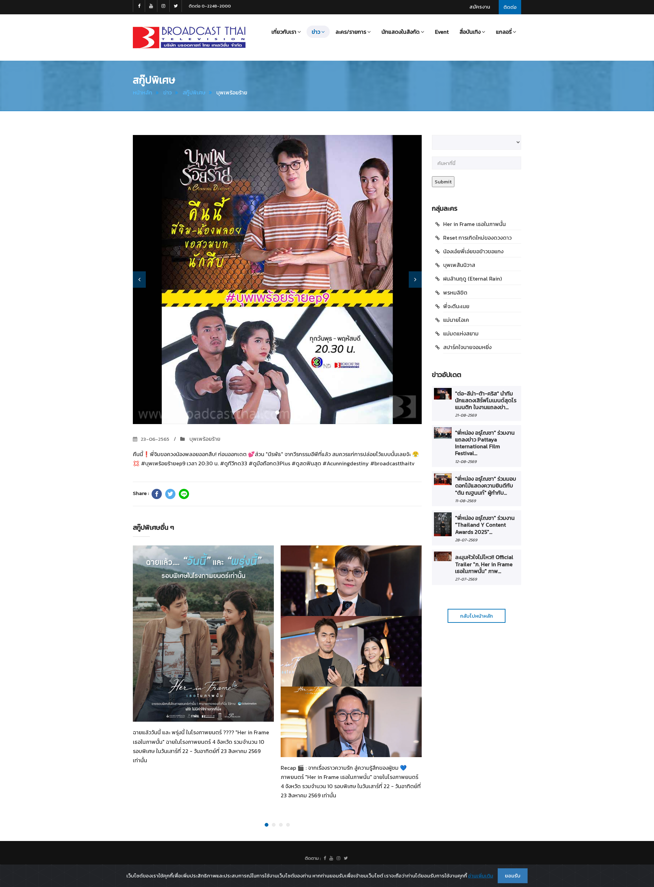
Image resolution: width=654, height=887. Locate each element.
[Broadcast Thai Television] (189, 37)
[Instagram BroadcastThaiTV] (163, 6)
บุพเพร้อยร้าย (204, 439)
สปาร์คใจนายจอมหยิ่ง (467, 347)
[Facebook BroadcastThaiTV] (139, 6)
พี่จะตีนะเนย (456, 306)
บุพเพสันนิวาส (459, 265)
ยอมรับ (512, 876)
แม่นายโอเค (456, 320)
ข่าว (167, 92)
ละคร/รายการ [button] (351, 32)
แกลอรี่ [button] (504, 32)
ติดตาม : (313, 858)
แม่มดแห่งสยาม (461, 333)
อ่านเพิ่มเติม (480, 876)
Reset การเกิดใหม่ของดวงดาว (477, 238)
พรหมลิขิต (455, 292)
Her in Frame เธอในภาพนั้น (474, 224)
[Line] (184, 494)
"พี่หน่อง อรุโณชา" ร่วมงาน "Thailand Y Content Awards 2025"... (485, 525)
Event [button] (442, 32)
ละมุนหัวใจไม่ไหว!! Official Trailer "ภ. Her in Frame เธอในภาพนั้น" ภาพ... (484, 564)
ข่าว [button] (316, 32)
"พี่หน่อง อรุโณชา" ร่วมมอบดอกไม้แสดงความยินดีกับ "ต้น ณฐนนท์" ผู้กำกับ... (485, 486)
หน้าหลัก (142, 92)
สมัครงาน (479, 7)
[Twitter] (170, 494)
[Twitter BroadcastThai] (176, 6)
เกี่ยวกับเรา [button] (283, 32)
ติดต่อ (510, 7)
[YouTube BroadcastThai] (151, 6)
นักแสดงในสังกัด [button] (401, 32)
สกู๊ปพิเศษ (194, 92)
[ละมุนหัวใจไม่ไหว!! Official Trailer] (443, 556)
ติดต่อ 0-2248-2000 (210, 6)
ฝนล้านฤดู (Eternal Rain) (472, 278)
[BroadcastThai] (331, 858)
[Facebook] (157, 494)
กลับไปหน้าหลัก (476, 616)
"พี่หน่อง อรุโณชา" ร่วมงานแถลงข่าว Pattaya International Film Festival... (485, 443)
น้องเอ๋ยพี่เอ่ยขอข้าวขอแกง (473, 251)
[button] (139, 279)
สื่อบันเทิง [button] (470, 32)
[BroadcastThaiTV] (325, 858)
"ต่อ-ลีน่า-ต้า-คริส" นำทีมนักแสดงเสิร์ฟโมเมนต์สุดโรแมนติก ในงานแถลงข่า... (485, 400)
